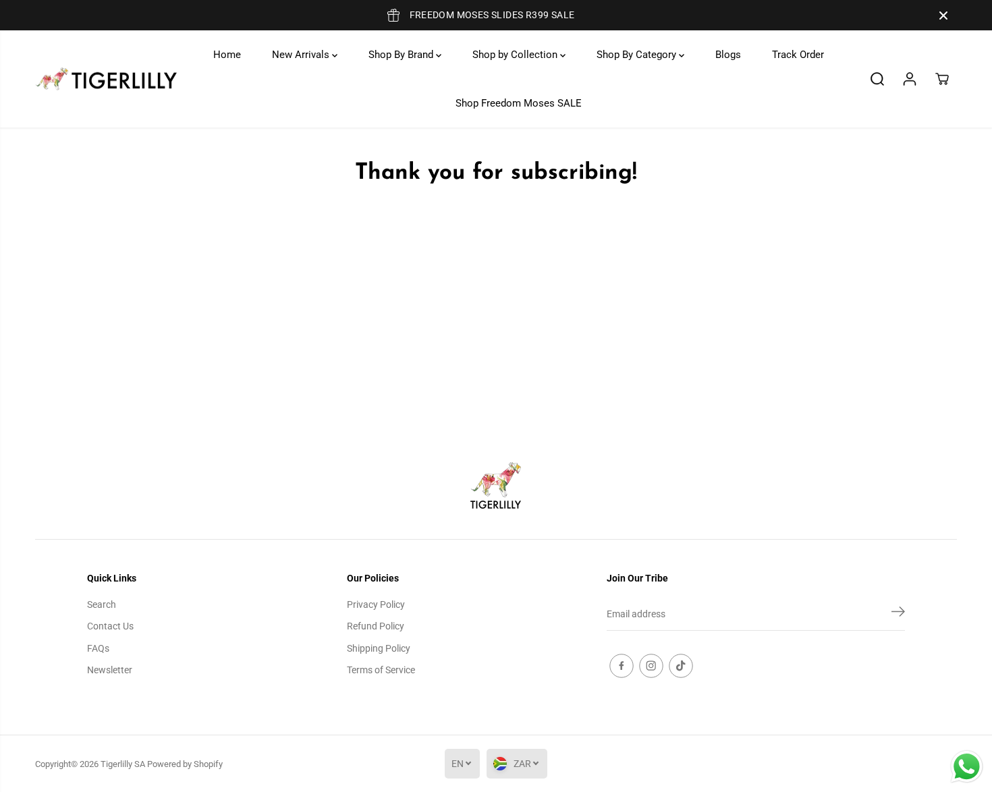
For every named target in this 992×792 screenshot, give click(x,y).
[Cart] (942, 79)
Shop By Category (638, 55)
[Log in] (910, 79)
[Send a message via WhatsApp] (966, 766)
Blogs (728, 55)
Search (101, 604)
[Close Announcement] (943, 15)
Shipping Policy (378, 648)
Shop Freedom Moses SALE (519, 103)
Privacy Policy (376, 604)
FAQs (98, 648)
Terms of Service (381, 669)
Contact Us (110, 626)
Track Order (798, 55)
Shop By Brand (402, 55)
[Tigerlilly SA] (106, 79)
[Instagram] (651, 666)
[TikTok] (681, 666)
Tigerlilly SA (123, 764)
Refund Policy (375, 626)
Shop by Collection (516, 55)
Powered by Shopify (185, 764)
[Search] (877, 79)
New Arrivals (302, 55)
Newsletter (109, 669)
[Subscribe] (898, 614)
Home (227, 55)
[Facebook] (621, 666)
